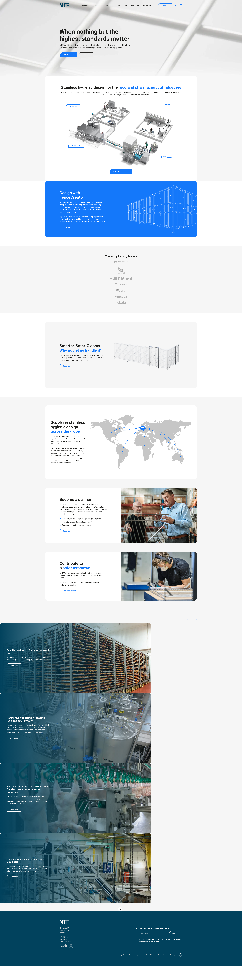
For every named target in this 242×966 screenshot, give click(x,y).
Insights (134, 5)
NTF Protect (76, 145)
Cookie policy (120, 955)
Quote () (147, 5)
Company (122, 5)
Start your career (69, 591)
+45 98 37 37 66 (65, 941)
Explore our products (121, 171)
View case (14, 665)
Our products (68, 54)
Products (83, 5)
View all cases (189, 619)
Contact (165, 5)
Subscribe (176, 933)
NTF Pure (73, 106)
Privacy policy (133, 955)
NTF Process (166, 157)
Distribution (109, 5)
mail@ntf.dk (63, 939)
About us (85, 54)
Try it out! (66, 227)
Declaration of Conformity (166, 955)
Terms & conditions (147, 955)
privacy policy (164, 939)
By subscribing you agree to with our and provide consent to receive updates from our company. (160, 940)
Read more (67, 366)
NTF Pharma (166, 105)
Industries (96, 5)
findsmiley (180, 955)
